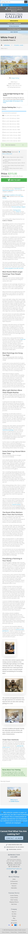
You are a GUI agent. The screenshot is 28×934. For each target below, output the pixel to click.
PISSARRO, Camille (18, 45)
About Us (14, 911)
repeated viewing (16, 504)
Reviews (14, 916)
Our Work (14, 913)
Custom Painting (14, 895)
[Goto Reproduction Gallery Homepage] (1, 45)
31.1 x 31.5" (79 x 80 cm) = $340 (11, 118)
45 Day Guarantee (14, 26)
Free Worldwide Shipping (14, 29)
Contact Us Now (14, 838)
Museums (14, 885)
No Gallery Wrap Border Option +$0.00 (13, 157)
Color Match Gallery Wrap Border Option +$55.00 (14, 166)
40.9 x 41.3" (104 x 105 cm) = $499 (12, 132)
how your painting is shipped (18, 207)
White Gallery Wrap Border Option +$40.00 (12, 160)
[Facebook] (12, 872)
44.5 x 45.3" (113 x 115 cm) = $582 (12, 138)
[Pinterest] (15, 872)
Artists (14, 879)
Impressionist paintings (8, 430)
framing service (17, 210)
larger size (22, 339)
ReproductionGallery (14, 856)
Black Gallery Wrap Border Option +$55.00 (14, 163)
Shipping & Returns (14, 902)
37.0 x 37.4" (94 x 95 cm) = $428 (11, 126)
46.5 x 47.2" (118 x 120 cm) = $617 (12, 141)
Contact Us (14, 920)
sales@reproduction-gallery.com (14, 868)
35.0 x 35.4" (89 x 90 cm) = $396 (11, 124)
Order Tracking (14, 899)
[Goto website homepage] (14, 17)
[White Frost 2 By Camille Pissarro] (14, 796)
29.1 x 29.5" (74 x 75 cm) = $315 (11, 115)
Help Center (14, 904)
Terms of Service (5, 932)
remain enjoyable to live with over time (13, 268)
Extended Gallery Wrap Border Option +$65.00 (13, 169)
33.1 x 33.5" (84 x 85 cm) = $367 (11, 121)
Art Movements (14, 881)
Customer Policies (22, 932)
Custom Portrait (14, 897)
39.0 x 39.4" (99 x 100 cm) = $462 (12, 129)
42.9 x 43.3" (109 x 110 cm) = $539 (12, 135)
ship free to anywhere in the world (12, 195)
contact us (18, 211)
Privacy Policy (14, 932)
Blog (14, 918)
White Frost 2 (4, 48)
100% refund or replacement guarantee (12, 189)
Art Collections (14, 883)
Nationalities (14, 888)
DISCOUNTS (14, 21)
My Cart (15, 11)
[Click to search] (25, 2)
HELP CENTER (14, 32)
